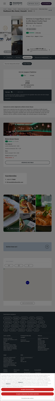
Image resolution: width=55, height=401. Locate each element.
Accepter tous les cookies (27, 389)
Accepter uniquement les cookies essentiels (27, 394)
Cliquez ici (20, 382)
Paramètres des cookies (27, 398)
